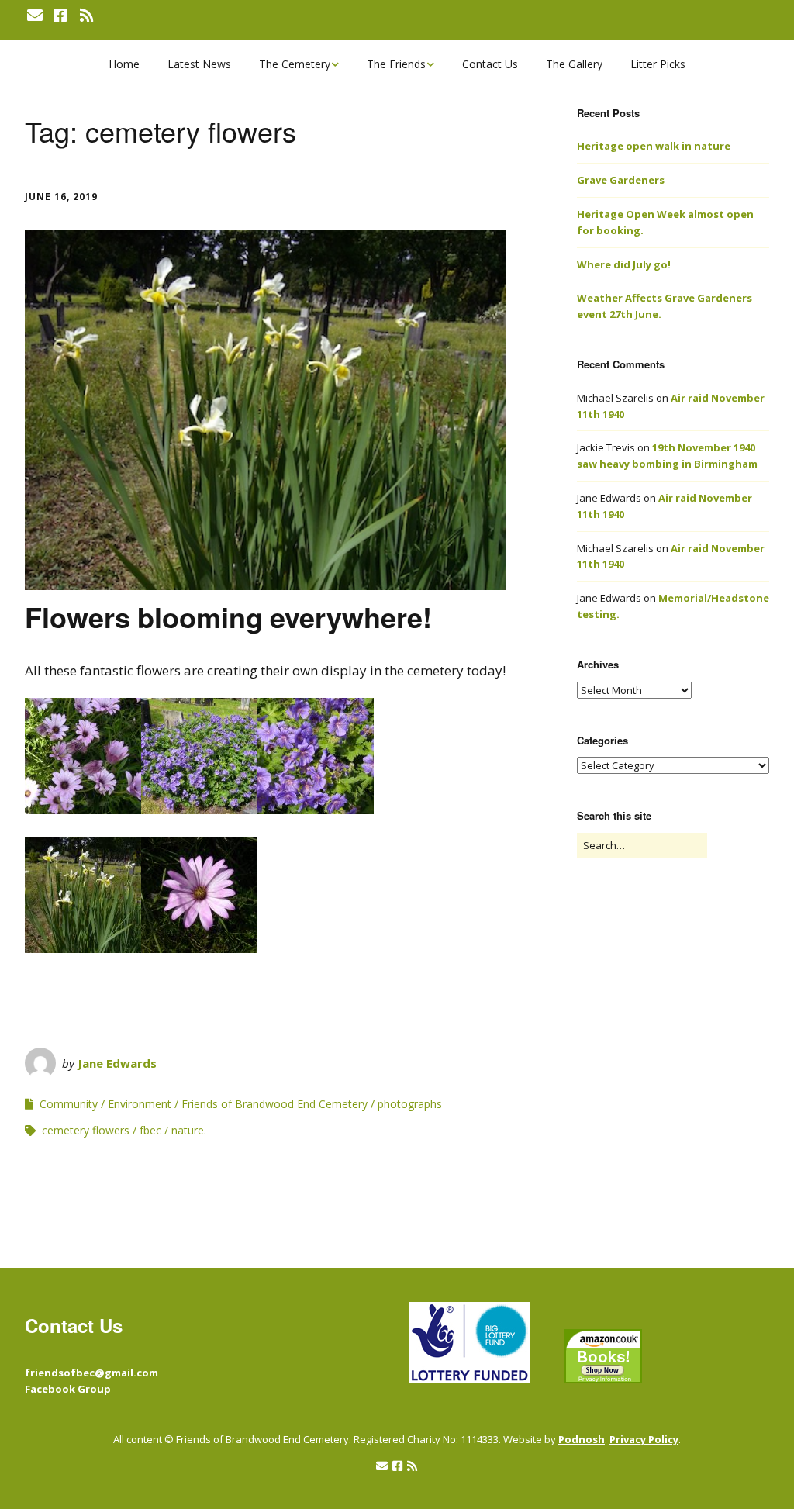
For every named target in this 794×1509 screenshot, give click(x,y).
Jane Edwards (117, 1063)
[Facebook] (60, 15)
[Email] (36, 15)
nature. (188, 1130)
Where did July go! (624, 264)
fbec (150, 1130)
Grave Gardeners (621, 180)
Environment (139, 1103)
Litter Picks (657, 64)
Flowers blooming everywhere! (228, 616)
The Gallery (574, 64)
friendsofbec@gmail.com (91, 1373)
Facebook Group (68, 1389)
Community (69, 1103)
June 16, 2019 (61, 196)
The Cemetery (294, 64)
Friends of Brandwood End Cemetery (274, 1103)
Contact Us (490, 64)
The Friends (396, 64)
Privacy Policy (643, 1439)
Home (124, 64)
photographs (410, 1103)
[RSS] (86, 15)
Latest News (199, 64)
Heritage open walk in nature (653, 146)
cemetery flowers (85, 1130)
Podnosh (581, 1439)
